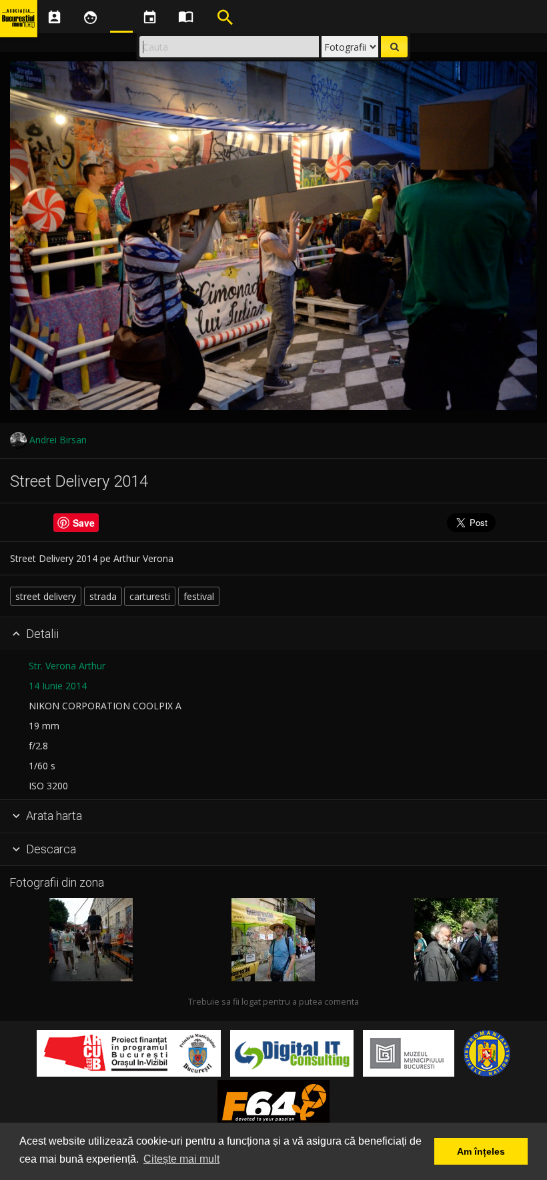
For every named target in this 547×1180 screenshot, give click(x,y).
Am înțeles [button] (481, 1151)
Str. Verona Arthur (67, 665)
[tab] (273, 634)
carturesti (149, 596)
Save (84, 522)
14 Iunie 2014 (58, 685)
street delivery (45, 596)
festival (198, 596)
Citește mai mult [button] (181, 1159)
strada (103, 596)
